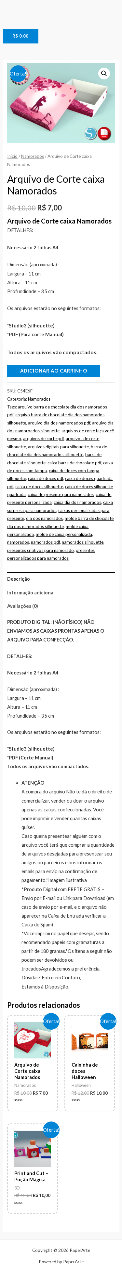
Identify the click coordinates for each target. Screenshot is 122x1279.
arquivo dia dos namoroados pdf (59, 422)
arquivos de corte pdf (43, 438)
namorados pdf (45, 542)
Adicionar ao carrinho (53, 371)
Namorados (32, 156)
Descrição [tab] (18, 579)
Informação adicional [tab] (31, 592)
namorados (18, 542)
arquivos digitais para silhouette (58, 446)
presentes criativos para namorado (40, 550)
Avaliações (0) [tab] (22, 606)
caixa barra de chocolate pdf (74, 462)
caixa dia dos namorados (77, 502)
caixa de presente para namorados (61, 494)
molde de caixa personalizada (64, 534)
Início (12, 156)
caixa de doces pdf (45, 478)
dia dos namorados (44, 518)
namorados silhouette (82, 542)
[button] (104, 73)
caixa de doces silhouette (39, 486)
